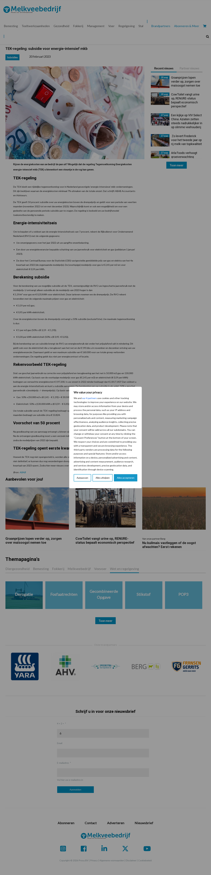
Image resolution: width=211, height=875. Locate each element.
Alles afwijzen (103, 477)
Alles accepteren (125, 477)
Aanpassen (82, 477)
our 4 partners (89, 398)
